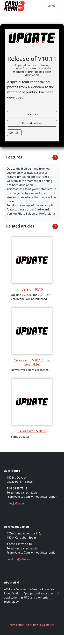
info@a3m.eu (15, 503)
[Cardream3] (14, 6)
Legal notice (46, 625)
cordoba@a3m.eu (18, 559)
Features (32, 114)
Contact (14, 132)
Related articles (32, 123)
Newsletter (17, 625)
